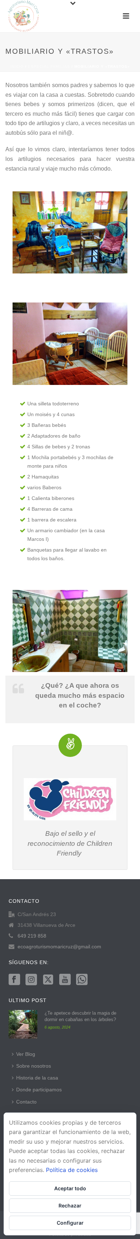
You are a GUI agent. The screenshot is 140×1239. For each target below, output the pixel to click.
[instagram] (31, 980)
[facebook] (14, 980)
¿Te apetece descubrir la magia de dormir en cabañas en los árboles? (80, 1016)
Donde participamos (39, 1089)
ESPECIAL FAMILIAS (49, 66)
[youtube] (65, 980)
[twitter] (48, 980)
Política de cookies (72, 1169)
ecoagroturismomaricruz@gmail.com (59, 946)
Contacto (26, 1102)
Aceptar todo (70, 1188)
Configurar (70, 1223)
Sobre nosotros (33, 1066)
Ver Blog (25, 1054)
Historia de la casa (37, 1078)
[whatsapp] (82, 980)
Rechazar (70, 1205)
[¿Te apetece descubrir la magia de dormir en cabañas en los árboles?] (23, 1024)
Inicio (17, 66)
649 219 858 (32, 936)
